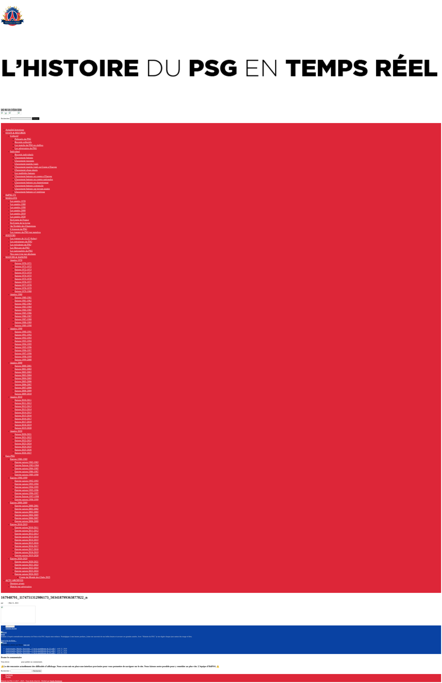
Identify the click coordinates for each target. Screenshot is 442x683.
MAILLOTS (11, 197)
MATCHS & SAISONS (16, 257)
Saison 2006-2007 (23, 384)
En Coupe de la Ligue (20, 222)
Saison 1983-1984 (23, 306)
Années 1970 (16, 260)
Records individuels (24, 154)
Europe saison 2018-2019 (26, 552)
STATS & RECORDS (16, 132)
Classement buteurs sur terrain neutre (32, 188)
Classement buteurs (24, 157)
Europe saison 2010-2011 (26, 527)
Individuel (15, 151)
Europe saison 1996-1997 (26, 493)
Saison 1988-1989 (23, 322)
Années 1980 (16, 294)
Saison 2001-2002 (23, 368)
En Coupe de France (19, 219)
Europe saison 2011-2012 (26, 530)
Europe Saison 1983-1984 (27, 465)
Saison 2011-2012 (23, 403)
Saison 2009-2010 (23, 393)
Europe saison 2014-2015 (26, 539)
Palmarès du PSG (23, 138)
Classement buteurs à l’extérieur (30, 191)
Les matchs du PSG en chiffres (29, 145)
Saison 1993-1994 (23, 340)
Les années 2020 (18, 216)
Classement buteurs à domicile (29, 185)
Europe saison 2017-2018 (26, 549)
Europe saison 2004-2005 (26, 514)
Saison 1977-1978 (23, 284)
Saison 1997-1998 (23, 353)
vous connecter (15, 662)
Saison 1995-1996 (23, 347)
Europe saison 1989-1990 (26, 474)
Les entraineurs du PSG (21, 241)
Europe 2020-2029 (18, 558)
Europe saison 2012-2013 (26, 533)
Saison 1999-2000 (23, 359)
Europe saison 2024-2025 (26, 573)
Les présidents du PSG (20, 244)
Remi (6, 603)
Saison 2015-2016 (23, 415)
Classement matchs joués (26, 163)
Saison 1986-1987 (23, 316)
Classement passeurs (24, 160)
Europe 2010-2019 (18, 524)
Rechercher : (5, 671)
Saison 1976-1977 (23, 281)
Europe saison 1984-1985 (26, 468)
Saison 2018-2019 (23, 424)
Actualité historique (15, 129)
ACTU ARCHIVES (14, 580)
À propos (10, 626)
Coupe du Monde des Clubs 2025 (34, 577)
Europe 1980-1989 (18, 459)
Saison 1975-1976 (23, 278)
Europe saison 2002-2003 (26, 511)
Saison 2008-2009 (23, 390)
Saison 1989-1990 (23, 325)
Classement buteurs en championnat (31, 182)
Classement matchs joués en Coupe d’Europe (36, 166)
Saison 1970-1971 (23, 263)
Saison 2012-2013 (23, 406)
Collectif (14, 135)
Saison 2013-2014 (23, 409)
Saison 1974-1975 (23, 275)
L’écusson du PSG (18, 229)
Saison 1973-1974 (23, 272)
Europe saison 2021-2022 (26, 564)
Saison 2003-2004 (23, 375)
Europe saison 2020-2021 (26, 561)
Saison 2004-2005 (23, 378)
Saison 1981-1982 (23, 300)
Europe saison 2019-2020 (26, 555)
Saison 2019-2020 (23, 427)
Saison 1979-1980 (23, 291)
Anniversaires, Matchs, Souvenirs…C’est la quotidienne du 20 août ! (30, 653)
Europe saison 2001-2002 (26, 508)
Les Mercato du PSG (19, 247)
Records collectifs (23, 142)
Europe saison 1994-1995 (26, 486)
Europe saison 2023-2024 (26, 570)
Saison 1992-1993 (23, 337)
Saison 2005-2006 (23, 381)
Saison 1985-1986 (23, 312)
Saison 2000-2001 (23, 365)
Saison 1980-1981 (23, 297)
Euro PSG (10, 455)
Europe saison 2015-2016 (26, 542)
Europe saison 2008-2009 (26, 521)
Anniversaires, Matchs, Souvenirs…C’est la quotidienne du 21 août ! (30, 651)
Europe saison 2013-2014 (26, 536)
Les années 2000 (18, 210)
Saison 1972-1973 (23, 269)
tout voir (26, 645)
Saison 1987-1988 (23, 319)
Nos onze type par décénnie (23, 253)
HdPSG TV (11, 194)
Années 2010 (16, 396)
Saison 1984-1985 (23, 309)
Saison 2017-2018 (23, 421)
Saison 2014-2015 (23, 412)
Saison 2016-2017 (23, 418)
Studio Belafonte (56, 681)
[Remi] (4, 632)
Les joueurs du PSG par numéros (25, 232)
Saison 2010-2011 (23, 399)
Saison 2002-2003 (23, 371)
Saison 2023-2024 (23, 443)
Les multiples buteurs (25, 173)
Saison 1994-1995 (23, 344)
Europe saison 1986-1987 (26, 471)
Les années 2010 (18, 213)
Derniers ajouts (17, 583)
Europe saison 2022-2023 (26, 567)
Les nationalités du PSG (21, 250)
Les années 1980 (18, 204)
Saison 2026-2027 (23, 452)
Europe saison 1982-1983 (26, 462)
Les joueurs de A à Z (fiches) (23, 238)
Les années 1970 (18, 201)
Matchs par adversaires (21, 586)
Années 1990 (16, 328)
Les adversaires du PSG (26, 148)
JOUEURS (10, 235)
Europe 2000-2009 (18, 502)
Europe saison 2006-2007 (26, 518)
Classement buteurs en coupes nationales (34, 179)
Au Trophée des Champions (23, 225)
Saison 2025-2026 (23, 449)
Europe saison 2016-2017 (26, 546)
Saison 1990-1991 (23, 331)
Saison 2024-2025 (23, 446)
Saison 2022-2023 (23, 440)
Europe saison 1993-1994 (26, 483)
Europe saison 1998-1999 (26, 499)
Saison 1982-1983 (23, 303)
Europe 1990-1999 (18, 477)
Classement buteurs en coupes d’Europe (33, 176)
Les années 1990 (18, 207)
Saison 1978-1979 (23, 288)
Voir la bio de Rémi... (8, 641)
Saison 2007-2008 (23, 387)
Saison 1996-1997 (23, 350)
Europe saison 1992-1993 (26, 480)
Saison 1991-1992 (23, 334)
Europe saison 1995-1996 (26, 490)
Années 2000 (16, 362)
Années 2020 (16, 431)
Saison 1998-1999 (23, 356)
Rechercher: (5, 118)
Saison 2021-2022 (23, 437)
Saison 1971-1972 (23, 266)
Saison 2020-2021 (23, 434)
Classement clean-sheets (26, 169)
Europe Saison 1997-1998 (27, 496)
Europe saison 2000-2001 (26, 505)
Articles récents (11, 628)
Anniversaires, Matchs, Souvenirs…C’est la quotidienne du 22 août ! (30, 649)
